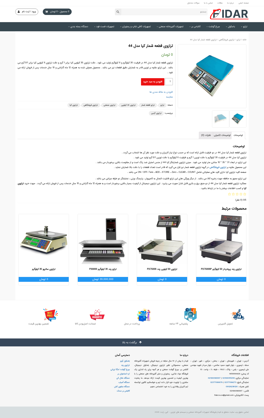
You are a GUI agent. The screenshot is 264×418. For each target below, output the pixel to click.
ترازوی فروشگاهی (226, 40)
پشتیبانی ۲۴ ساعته (178, 324)
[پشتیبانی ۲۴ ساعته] (178, 314)
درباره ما (230, 3)
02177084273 (230, 382)
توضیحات (238, 135)
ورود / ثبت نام (29, 12)
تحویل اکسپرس (225, 324)
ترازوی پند (125, 365)
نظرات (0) (206, 135)
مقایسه (169, 97)
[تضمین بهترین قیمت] (38, 314)
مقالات (220, 3)
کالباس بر (195, 27)
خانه (244, 40)
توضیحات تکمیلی (222, 135)
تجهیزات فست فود (105, 27)
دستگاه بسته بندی (79, 27)
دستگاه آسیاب (124, 382)
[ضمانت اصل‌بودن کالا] (85, 314)
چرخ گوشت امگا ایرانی (120, 369)
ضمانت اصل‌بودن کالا (85, 324)
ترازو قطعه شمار (148, 105)
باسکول (231, 27)
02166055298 (228, 378)
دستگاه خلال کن (123, 378)
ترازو (245, 27)
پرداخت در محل (132, 324)
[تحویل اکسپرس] (225, 314)
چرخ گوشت (214, 27)
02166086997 (214, 378)
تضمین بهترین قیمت (38, 324)
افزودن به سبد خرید (152, 82)
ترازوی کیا (74, 105)
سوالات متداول (193, 3)
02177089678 (216, 382)
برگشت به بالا (130, 342)
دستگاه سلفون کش (122, 387)
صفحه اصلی (243, 3)
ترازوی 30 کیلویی (128, 105)
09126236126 (232, 387)
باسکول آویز (125, 361)
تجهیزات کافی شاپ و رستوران (136, 27)
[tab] (238, 135)
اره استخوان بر (123, 374)
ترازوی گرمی (156, 113)
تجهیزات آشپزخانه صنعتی (171, 27)
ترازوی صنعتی (109, 105)
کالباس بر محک (123, 391)
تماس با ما (208, 3)
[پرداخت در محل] (131, 314)
